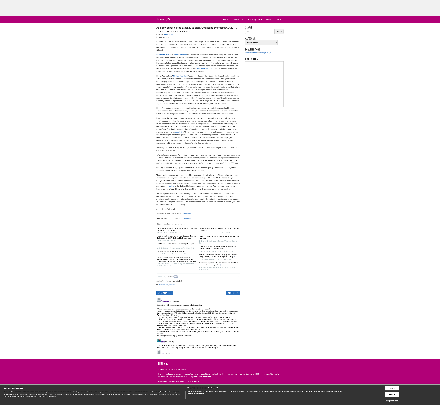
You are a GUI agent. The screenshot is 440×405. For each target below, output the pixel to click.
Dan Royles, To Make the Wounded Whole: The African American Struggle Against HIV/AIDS (217, 247)
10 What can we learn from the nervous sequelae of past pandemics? (175, 245)
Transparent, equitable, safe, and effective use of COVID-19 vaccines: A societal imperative (219, 264)
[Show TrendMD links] (239, 276)
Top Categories (253, 19)
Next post (232, 293)
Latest (268, 19)
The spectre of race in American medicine (170, 251)
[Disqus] (198, 325)
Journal (279, 19)
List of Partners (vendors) (195, 394)
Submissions (237, 19)
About (225, 19)
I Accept (392, 388)
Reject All (392, 394)
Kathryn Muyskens (267, 53)
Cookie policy (51, 396)
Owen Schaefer (251, 53)
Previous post (165, 293)
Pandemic (162, 285)
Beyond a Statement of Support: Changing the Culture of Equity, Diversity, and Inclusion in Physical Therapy (217, 256)
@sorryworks (189, 218)
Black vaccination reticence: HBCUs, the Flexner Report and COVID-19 (219, 229)
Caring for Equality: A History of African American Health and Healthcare (219, 237)
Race (167, 285)
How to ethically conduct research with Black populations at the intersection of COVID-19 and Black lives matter (176, 237)
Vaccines (172, 285)
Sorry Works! (186, 214)
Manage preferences (392, 401)
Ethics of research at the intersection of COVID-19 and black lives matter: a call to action (177, 229)
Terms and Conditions (202, 377)
